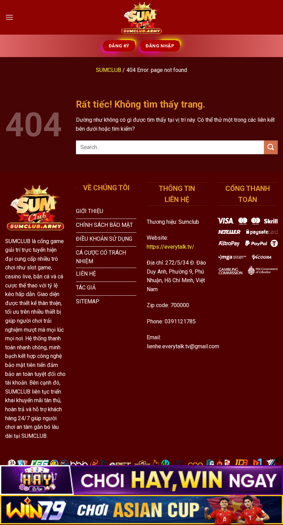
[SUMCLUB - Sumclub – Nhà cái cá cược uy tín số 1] (141, 17)
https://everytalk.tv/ (170, 246)
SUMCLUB (108, 70)
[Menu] (9, 17)
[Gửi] (271, 147)
